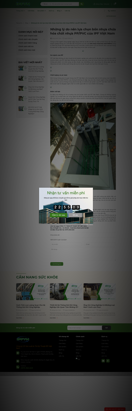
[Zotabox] (92, 222)
